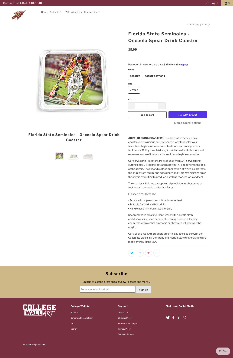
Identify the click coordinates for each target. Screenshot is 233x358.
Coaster (135, 76)
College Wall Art (37, 344)
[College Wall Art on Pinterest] (179, 318)
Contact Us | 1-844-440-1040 (22, 3)
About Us (76, 12)
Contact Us (91, 12)
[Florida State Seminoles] (20, 9)
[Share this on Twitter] (131, 253)
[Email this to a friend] (156, 253)
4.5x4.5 (134, 90)
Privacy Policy (124, 329)
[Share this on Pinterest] (148, 253)
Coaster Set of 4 (155, 76)
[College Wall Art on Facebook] (173, 318)
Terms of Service (126, 334)
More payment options (187, 122)
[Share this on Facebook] (140, 253)
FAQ (67, 12)
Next (205, 25)
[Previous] (28, 87)
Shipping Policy (125, 318)
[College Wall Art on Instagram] (184, 318)
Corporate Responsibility (82, 318)
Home (44, 12)
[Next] (119, 87)
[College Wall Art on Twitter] (168, 318)
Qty (130, 99)
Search (74, 329)
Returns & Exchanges (128, 323)
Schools (55, 12)
